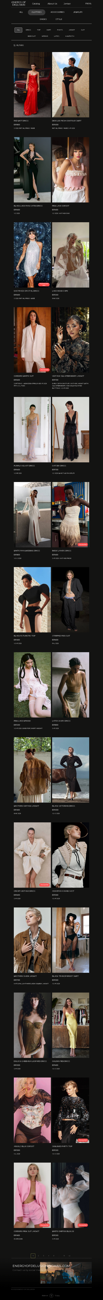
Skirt (48, 30)
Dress (28, 30)
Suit (83, 30)
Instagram (53, 1270)
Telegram (67, 1270)
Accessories (57, 12)
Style (59, 19)
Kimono (45, 36)
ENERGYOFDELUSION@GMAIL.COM (41, 1266)
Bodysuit (32, 36)
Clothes (37, 12)
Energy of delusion (19, 3)
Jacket (72, 30)
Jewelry (78, 12)
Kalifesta (69, 36)
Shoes (43, 19)
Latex (56, 36)
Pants (60, 30)
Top (38, 30)
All (21, 12)
